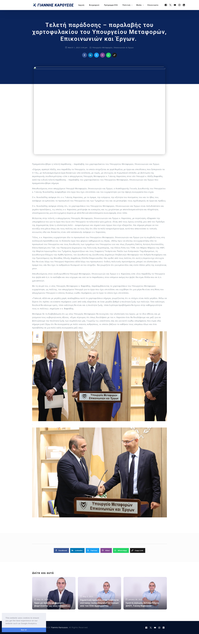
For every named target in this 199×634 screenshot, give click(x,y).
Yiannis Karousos (59, 627)
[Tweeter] (170, 5)
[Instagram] (179, 5)
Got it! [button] (24, 630)
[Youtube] (175, 5)
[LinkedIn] (184, 5)
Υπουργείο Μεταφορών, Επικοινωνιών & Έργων (113, 47)
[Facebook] (166, 5)
